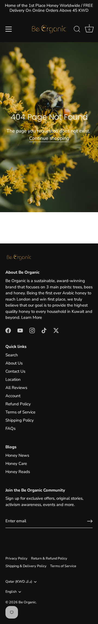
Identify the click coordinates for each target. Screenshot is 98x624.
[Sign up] (90, 521)
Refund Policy (18, 404)
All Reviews (16, 387)
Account (12, 396)
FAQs (10, 428)
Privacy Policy (16, 558)
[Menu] (9, 29)
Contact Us (15, 371)
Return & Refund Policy (49, 558)
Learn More (31, 317)
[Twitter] (56, 330)
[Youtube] (20, 330)
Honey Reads (17, 471)
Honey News (17, 455)
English (11, 592)
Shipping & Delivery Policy (26, 566)
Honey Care (16, 463)
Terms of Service (20, 412)
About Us (14, 363)
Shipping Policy (19, 420)
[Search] (77, 30)
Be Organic (27, 602)
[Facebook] (8, 330)
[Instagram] (32, 330)
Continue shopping (49, 138)
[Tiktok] (44, 330)
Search (11, 355)
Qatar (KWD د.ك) (18, 582)
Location (13, 379)
